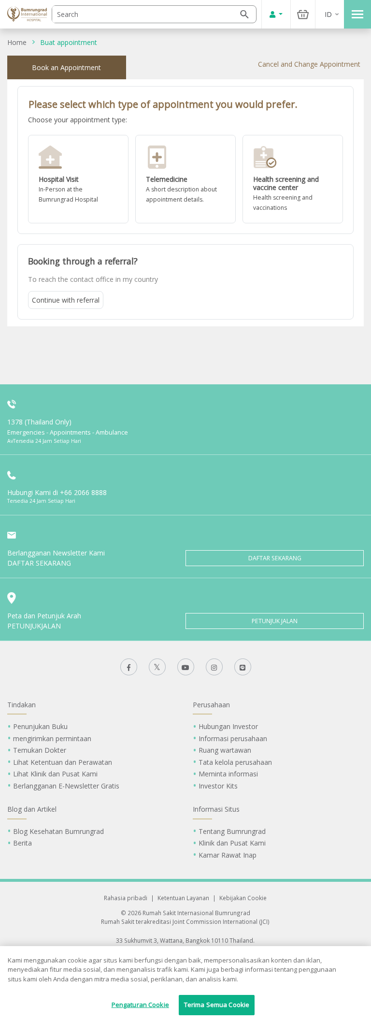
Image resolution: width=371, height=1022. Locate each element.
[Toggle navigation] (357, 14)
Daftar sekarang (274, 558)
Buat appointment (68, 42)
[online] (185, 179)
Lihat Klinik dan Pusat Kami (55, 773)
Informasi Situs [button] (216, 809)
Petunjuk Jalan (275, 621)
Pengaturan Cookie (140, 1004)
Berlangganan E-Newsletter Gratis (66, 785)
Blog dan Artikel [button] (32, 809)
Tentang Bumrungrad (232, 831)
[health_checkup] (293, 179)
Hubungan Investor (228, 726)
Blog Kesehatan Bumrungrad (58, 831)
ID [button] (328, 14)
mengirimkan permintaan (52, 738)
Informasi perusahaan (233, 738)
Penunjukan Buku (40, 726)
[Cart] (303, 14)
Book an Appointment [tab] (66, 67)
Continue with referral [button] (66, 300)
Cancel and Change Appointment (309, 64)
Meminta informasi (228, 773)
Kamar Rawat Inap (228, 855)
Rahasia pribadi (125, 898)
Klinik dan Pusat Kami (232, 842)
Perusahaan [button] (211, 704)
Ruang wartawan (225, 750)
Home (17, 42)
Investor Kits (218, 785)
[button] (78, 179)
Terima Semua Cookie (216, 1004)
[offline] (78, 179)
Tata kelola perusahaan (235, 762)
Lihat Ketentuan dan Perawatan (62, 762)
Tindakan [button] (21, 704)
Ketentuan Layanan (183, 898)
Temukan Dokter (39, 750)
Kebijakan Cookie (243, 898)
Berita (22, 842)
